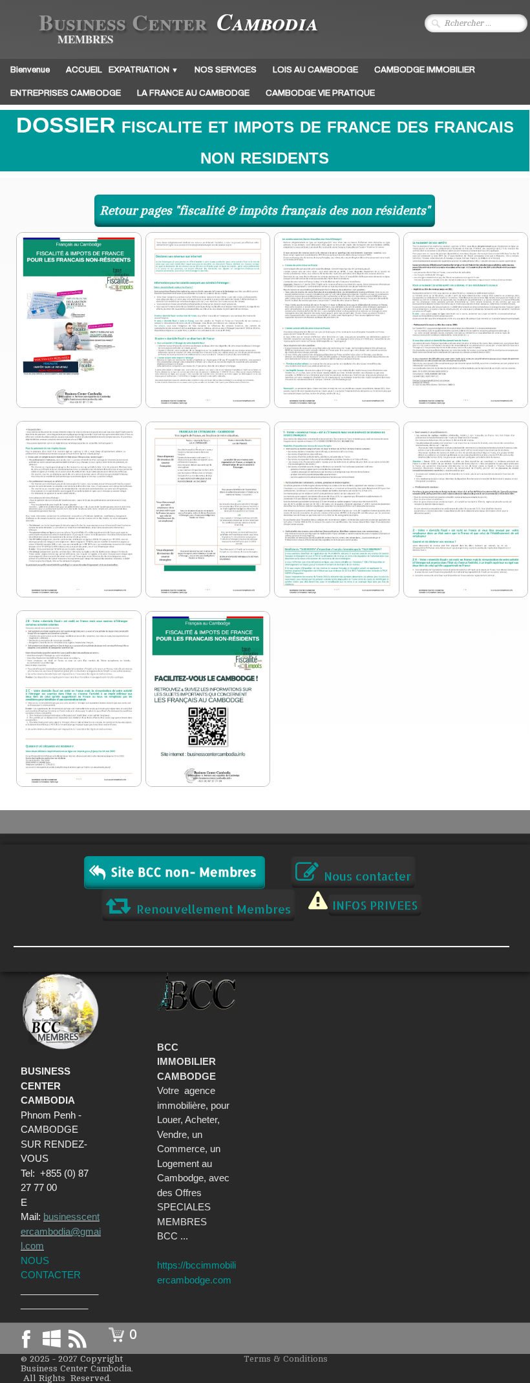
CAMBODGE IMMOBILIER (424, 69)
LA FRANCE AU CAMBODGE (193, 93)
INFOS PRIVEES (375, 904)
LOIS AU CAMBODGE (315, 69)
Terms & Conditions (286, 1359)
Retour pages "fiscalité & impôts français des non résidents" (265, 211)
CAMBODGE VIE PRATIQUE (320, 93)
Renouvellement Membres (213, 908)
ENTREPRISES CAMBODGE (65, 93)
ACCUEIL (84, 69)
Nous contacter (367, 875)
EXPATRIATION (143, 69)
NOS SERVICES (226, 69)
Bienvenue (30, 69)
